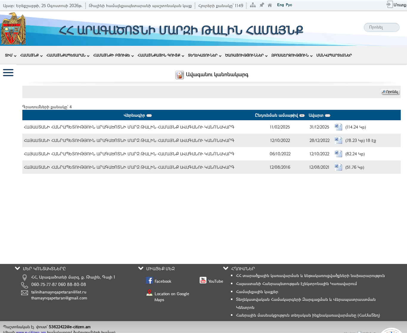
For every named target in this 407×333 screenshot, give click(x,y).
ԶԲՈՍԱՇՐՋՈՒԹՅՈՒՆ (290, 55)
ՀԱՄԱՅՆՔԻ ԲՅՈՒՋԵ (111, 55)
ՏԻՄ (9, 55)
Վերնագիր (135, 115)
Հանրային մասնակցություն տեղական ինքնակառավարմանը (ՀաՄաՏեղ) (308, 315)
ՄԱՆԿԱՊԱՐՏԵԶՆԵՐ (334, 55)
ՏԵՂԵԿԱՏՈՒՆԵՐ (203, 55)
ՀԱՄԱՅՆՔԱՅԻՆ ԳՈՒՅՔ (159, 55)
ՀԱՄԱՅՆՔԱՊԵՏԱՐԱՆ (66, 55)
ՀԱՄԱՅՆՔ (29, 55)
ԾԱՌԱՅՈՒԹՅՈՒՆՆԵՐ (244, 55)
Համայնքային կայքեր (257, 291)
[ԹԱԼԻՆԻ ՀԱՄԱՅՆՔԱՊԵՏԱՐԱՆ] (13, 28)
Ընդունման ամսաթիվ (277, 115)
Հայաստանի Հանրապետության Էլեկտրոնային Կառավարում (296, 283)
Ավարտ (317, 115)
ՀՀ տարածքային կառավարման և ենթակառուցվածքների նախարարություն (310, 275)
